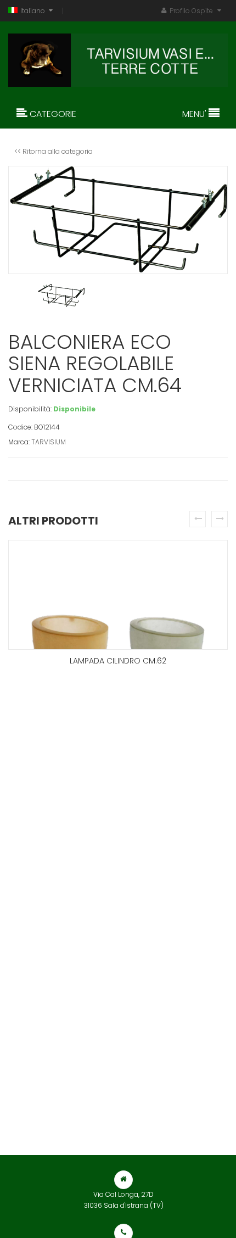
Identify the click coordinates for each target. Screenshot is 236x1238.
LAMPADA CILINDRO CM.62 (118, 660)
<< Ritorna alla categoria (53, 151)
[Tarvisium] (118, 57)
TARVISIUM (48, 442)
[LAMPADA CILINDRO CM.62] (118, 595)
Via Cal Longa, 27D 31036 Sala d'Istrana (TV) (124, 1200)
